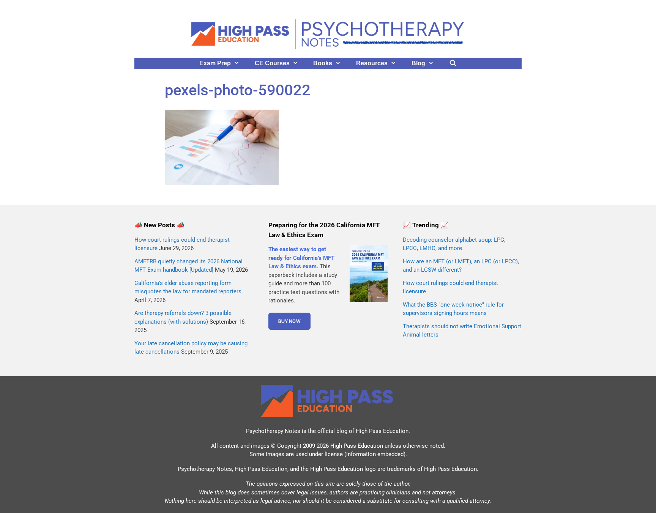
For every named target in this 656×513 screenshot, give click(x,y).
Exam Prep (215, 63)
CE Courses (272, 63)
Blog (418, 63)
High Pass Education (382, 431)
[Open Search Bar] (453, 63)
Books (322, 63)
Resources (372, 63)
